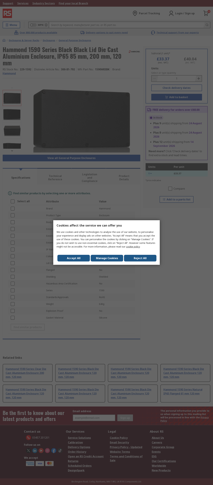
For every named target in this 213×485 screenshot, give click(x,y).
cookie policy (133, 246)
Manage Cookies (107, 258)
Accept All (74, 258)
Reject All (140, 258)
